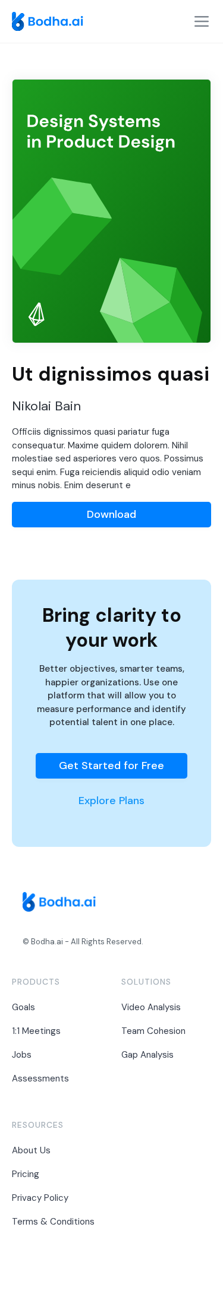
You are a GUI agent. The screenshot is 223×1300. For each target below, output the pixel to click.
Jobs (22, 1055)
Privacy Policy (40, 1198)
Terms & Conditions (53, 1222)
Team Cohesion (153, 1031)
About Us (31, 1150)
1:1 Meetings (36, 1031)
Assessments (40, 1078)
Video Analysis (151, 1007)
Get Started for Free (111, 765)
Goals (23, 1007)
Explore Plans (111, 800)
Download (111, 514)
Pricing (25, 1174)
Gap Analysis (147, 1055)
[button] (201, 21)
